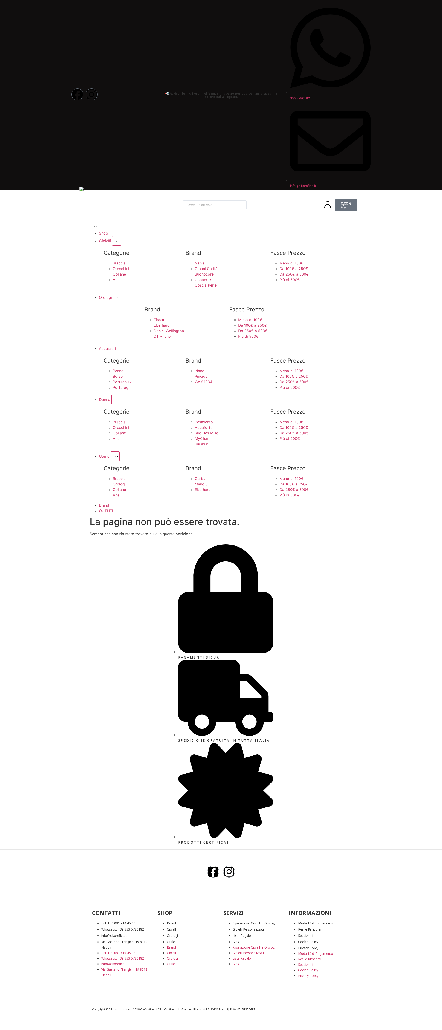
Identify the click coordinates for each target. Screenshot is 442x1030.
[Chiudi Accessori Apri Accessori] (121, 348)
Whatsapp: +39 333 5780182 (122, 929)
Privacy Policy (308, 948)
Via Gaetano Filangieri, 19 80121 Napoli (125, 944)
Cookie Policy (308, 942)
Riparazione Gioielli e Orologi (254, 923)
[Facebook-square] (213, 872)
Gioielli (172, 929)
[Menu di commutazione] (94, 225)
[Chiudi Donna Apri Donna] (115, 399)
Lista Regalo (242, 935)
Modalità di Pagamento (315, 923)
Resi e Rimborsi (309, 929)
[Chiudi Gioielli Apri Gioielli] (116, 241)
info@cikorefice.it (114, 935)
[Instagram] (92, 94)
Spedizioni (305, 935)
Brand (171, 923)
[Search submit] (254, 205)
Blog (236, 942)
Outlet (171, 942)
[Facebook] (77, 94)
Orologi (172, 935)
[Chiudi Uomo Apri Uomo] (115, 456)
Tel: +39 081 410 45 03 (118, 923)
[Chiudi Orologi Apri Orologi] (117, 297)
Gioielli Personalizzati (248, 929)
